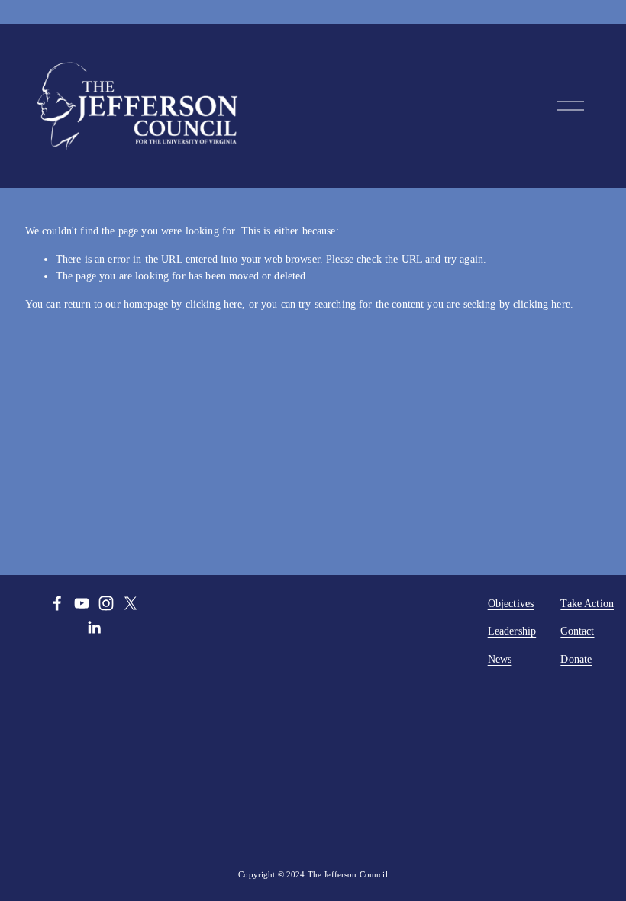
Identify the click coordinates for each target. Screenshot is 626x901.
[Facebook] (57, 603)
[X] (130, 603)
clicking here (214, 304)
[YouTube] (81, 603)
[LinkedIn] (94, 627)
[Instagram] (106, 603)
